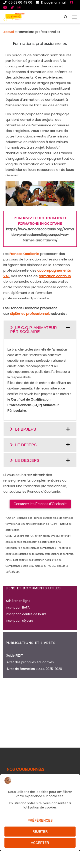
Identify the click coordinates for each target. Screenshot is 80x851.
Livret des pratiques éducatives (30, 662)
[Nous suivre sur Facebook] (71, 2)
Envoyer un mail (53, 2)
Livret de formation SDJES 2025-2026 (34, 669)
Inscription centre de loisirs (26, 614)
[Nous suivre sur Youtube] (5, 7)
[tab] (40, 330)
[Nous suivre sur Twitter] (12, 7)
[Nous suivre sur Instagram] (19, 7)
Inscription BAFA (18, 607)
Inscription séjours (19, 621)
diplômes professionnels (30, 313)
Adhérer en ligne (18, 601)
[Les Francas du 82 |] (13, 16)
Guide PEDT (14, 655)
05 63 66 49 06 (20, 2)
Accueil (8, 32)
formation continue (55, 276)
